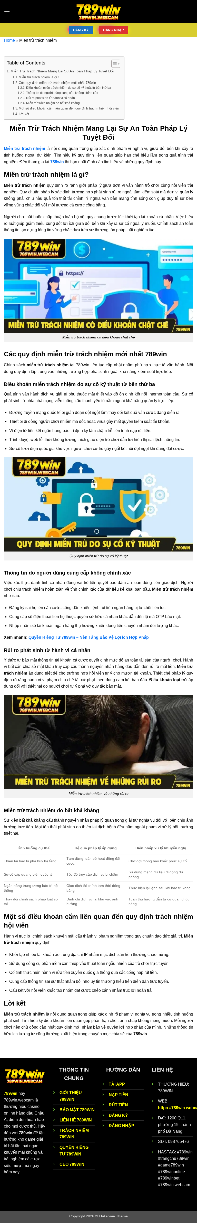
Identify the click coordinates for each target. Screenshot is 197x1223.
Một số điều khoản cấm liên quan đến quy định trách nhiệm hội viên (69, 108)
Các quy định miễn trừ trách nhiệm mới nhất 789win (57, 83)
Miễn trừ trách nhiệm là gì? (39, 77)
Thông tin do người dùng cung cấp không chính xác (62, 92)
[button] (7, 11)
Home (9, 40)
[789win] (98, 11)
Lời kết (24, 114)
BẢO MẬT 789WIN (77, 1110)
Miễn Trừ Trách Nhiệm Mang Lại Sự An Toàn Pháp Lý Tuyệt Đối (62, 71)
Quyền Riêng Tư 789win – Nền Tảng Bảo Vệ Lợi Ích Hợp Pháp (88, 637)
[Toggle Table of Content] (113, 63)
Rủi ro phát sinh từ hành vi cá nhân (50, 98)
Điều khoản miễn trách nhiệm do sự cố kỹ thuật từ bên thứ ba (68, 87)
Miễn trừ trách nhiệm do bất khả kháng (53, 103)
